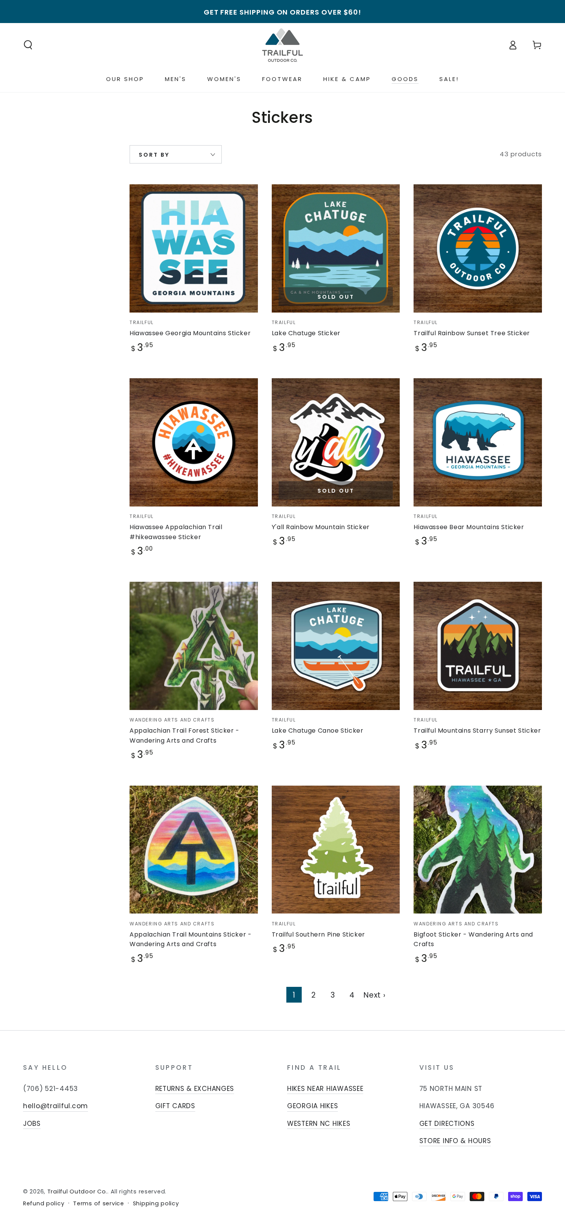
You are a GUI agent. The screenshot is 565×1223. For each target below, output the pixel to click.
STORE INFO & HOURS (455, 1140)
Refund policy (43, 1203)
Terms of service (98, 1203)
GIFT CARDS (175, 1105)
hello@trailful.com (55, 1105)
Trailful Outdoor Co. (77, 1191)
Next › (374, 995)
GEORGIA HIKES (312, 1105)
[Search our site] (28, 45)
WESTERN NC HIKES (319, 1123)
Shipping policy (156, 1203)
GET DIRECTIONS (447, 1123)
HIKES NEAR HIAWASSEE (325, 1088)
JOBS (32, 1123)
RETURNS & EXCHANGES (194, 1088)
